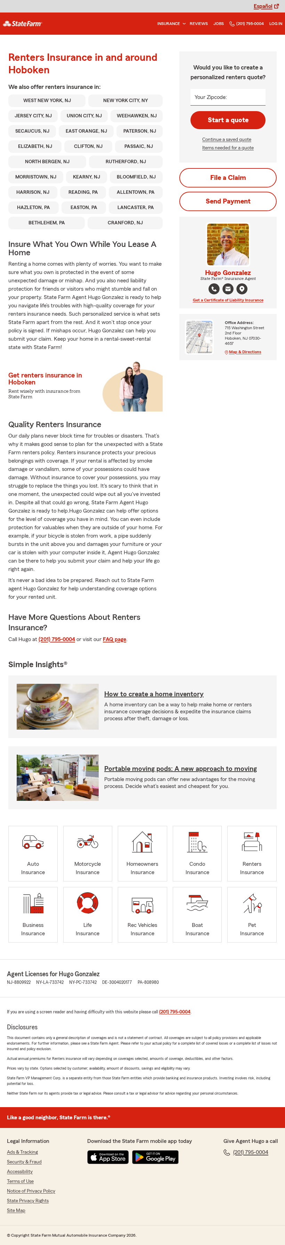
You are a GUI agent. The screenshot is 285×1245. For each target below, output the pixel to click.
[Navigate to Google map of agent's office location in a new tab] (241, 288)
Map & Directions (245, 352)
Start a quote (228, 120)
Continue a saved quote (226, 139)
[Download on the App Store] (108, 1157)
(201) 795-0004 (250, 24)
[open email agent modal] (228, 289)
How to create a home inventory (154, 694)
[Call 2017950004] (214, 288)
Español (263, 6)
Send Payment (228, 201)
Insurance (168, 24)
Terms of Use (20, 1181)
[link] (22, 23)
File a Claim (228, 177)
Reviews (199, 24)
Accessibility (20, 1171)
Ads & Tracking (22, 1152)
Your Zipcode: (211, 97)
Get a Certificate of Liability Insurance (228, 300)
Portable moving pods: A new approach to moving (180, 768)
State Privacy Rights (28, 1200)
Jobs (218, 24)
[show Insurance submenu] (183, 24)
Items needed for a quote (228, 148)
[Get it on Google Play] (155, 1157)
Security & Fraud (24, 1162)
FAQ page (114, 639)
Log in (275, 24)
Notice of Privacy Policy (31, 1191)
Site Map (16, 1210)
